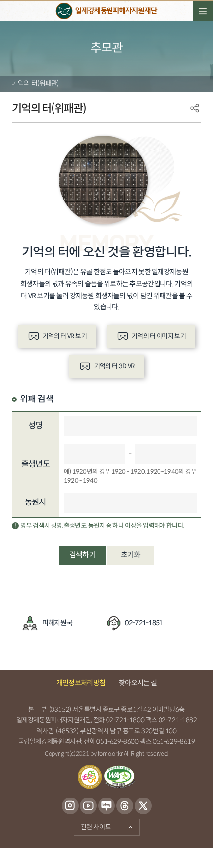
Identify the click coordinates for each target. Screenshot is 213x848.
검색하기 (82, 555)
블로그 (107, 806)
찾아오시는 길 (138, 683)
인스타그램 (70, 806)
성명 (35, 426)
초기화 (131, 555)
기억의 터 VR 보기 (65, 336)
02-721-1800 (125, 720)
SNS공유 (194, 108)
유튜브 (88, 806)
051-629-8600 (117, 742)
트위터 (143, 806)
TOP (190, 830)
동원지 (35, 502)
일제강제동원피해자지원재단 (106, 11)
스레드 (124, 806)
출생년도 (35, 464)
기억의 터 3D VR (114, 366)
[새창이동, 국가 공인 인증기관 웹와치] (119, 777)
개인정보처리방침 (80, 683)
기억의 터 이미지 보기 (159, 336)
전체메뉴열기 (203, 11)
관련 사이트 (92, 825)
